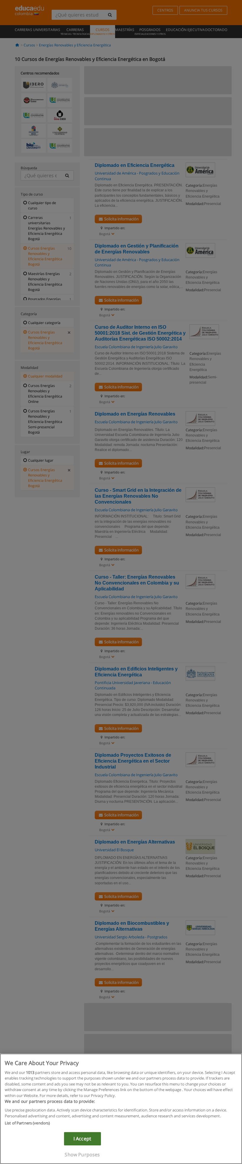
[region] (121, 1109)
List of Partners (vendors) (27, 1123)
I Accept (82, 1138)
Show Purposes (82, 1154)
